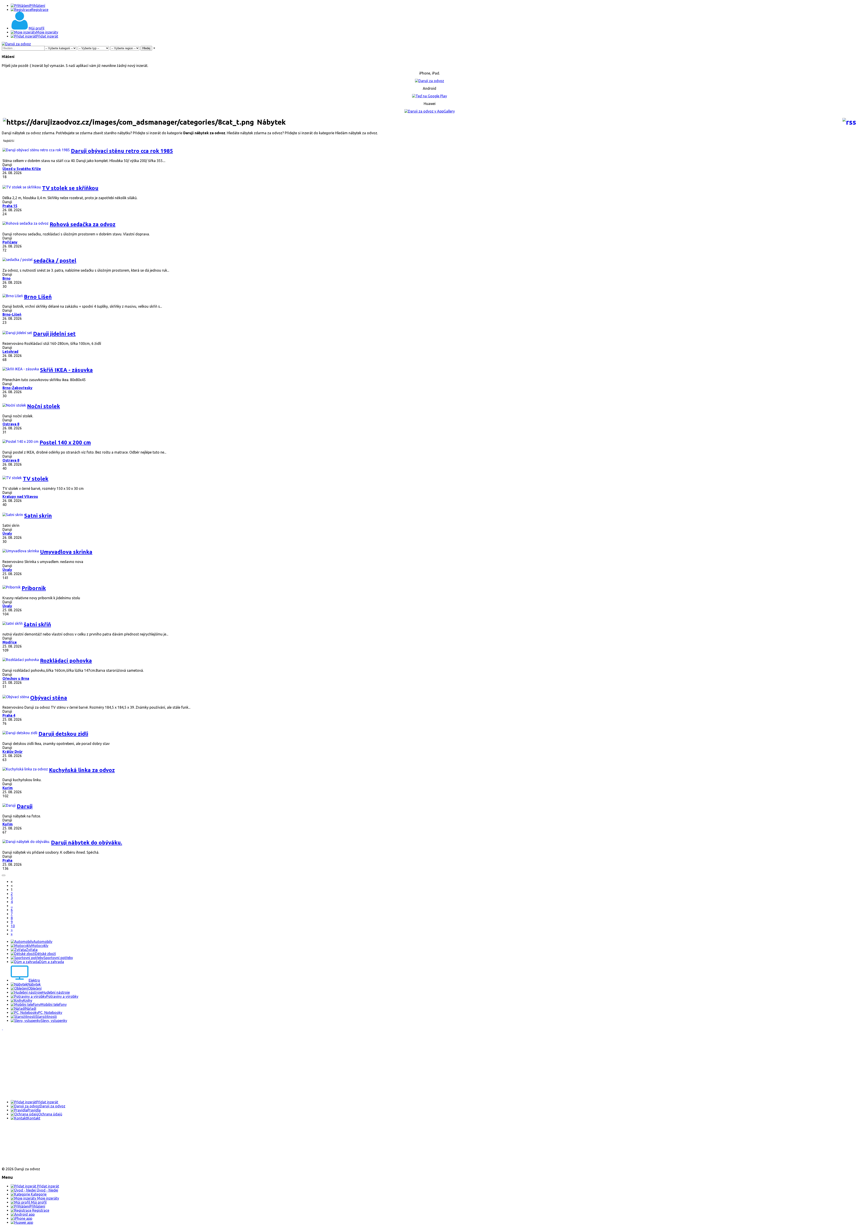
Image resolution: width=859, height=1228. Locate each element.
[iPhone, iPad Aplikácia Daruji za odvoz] (16, 1147)
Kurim (7, 788)
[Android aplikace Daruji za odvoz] (18, 1132)
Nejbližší (8, 141)
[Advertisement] (136, 1065)
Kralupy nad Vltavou (20, 497)
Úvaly (7, 533)
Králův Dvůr (12, 752)
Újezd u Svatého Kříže (21, 169)
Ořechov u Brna (15, 678)
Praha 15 (9, 206)
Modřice (9, 642)
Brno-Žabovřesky (17, 388)
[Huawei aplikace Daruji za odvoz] (18, 1161)
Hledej (146, 48)
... (12, 906)
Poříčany (9, 242)
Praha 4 (8, 715)
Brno (6, 278)
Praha (7, 860)
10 (13, 926)
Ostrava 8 (10, 424)
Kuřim (7, 824)
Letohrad (10, 352)
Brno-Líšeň (11, 314)
